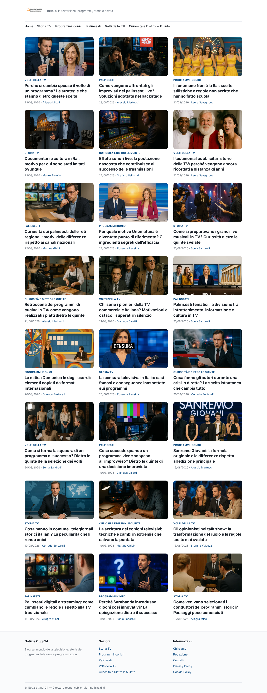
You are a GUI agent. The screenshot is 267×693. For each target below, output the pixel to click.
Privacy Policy (182, 666)
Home (29, 26)
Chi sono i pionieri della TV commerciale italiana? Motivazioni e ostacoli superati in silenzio (133, 310)
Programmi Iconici (69, 26)
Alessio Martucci (128, 102)
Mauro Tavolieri (52, 175)
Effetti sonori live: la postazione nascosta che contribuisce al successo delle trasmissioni (129, 164)
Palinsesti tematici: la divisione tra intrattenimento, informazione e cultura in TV (205, 310)
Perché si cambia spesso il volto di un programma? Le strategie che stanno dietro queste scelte (57, 91)
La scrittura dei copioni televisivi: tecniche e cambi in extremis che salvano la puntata (130, 534)
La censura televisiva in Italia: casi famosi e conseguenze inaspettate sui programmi (132, 383)
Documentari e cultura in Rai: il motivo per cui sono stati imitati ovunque (55, 164)
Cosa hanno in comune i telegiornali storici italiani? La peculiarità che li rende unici (59, 534)
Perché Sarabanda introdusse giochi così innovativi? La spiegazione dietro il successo (128, 607)
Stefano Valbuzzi (128, 175)
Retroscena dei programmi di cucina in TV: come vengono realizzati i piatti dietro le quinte (54, 310)
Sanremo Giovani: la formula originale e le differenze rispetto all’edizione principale (203, 456)
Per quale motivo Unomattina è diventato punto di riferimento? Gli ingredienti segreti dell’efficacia (132, 237)
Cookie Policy (182, 672)
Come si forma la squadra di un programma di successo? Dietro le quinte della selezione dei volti (57, 456)
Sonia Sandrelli (200, 248)
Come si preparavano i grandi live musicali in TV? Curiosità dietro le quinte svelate (205, 237)
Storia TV (44, 26)
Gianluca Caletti (127, 321)
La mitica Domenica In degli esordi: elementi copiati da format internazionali (58, 383)
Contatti (178, 660)
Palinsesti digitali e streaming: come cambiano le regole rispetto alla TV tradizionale (59, 607)
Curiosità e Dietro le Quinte (149, 26)
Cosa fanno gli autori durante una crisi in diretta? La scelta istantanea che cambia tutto (207, 383)
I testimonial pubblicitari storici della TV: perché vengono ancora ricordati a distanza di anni (205, 164)
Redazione (180, 654)
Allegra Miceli (51, 102)
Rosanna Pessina (128, 248)
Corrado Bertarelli (54, 394)
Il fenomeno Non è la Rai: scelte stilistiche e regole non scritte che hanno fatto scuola (205, 91)
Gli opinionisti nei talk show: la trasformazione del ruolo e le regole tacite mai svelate (207, 534)
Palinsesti (93, 26)
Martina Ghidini (52, 248)
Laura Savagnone (202, 102)
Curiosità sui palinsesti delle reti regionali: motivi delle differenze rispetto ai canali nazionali (55, 237)
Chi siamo (179, 648)
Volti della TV (115, 26)
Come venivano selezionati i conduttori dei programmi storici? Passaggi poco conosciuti (205, 607)
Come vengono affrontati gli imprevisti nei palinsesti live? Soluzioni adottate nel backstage (130, 91)
